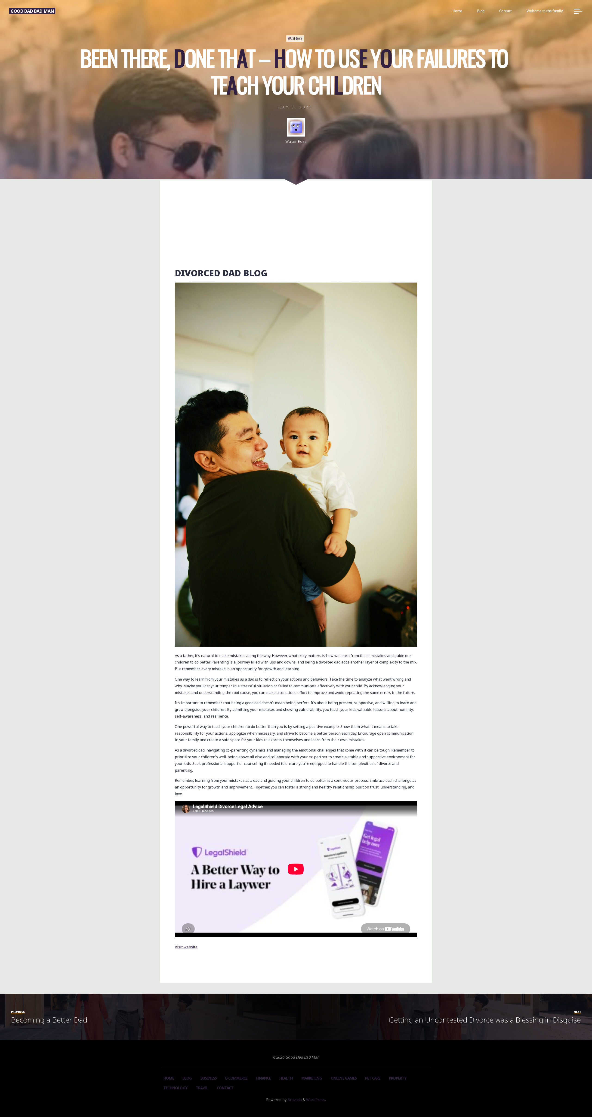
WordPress (315, 1099)
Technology (175, 1087)
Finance (263, 1078)
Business (295, 39)
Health (286, 1078)
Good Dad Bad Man (32, 11)
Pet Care (372, 1078)
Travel (202, 1087)
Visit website (186, 947)
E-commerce (236, 1078)
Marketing (311, 1078)
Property (398, 1078)
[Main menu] (578, 11)
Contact (225, 1087)
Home (168, 1078)
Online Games (344, 1078)
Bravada (294, 1099)
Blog (187, 1078)
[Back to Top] (574, 1099)
